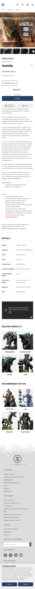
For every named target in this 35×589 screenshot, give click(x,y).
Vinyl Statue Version (9, 83)
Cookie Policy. (21, 579)
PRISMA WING (8, 480)
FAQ (5, 512)
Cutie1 (6, 486)
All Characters (8, 491)
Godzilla (9, 9)
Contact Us (7, 535)
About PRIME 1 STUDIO (11, 529)
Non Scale (19, 259)
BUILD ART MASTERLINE (11, 483)
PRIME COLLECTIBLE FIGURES (13, 477)
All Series (7, 488)
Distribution (7, 532)
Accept (9, 584)
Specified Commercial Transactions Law (16, 509)
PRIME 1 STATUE (21, 245)
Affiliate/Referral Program (12, 520)
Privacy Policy (8, 506)
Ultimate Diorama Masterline (24, 250)
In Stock (17, 98)
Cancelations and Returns (11, 517)
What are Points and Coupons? (13, 514)
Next (33, 51)
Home (3, 9)
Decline (25, 584)
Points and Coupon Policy (12, 503)
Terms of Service (9, 500)
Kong (12, 9)
